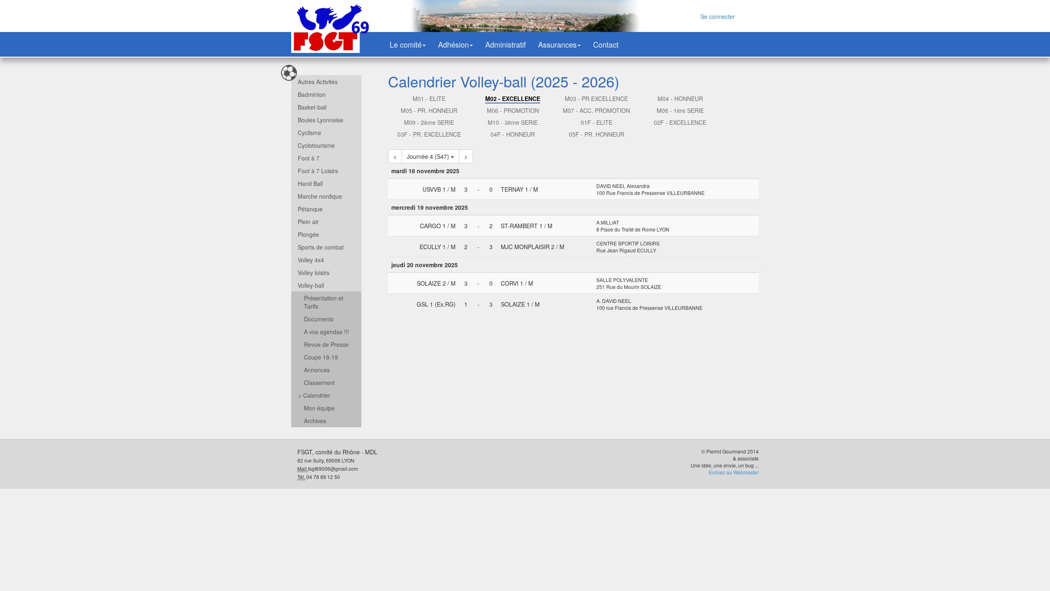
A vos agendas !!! (326, 332)
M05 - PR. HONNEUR (429, 110)
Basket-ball (312, 107)
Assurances (557, 44)
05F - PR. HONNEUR (596, 134)
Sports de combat (321, 247)
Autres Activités (318, 82)
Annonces (317, 370)
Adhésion (453, 44)
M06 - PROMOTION (513, 110)
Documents (318, 319)
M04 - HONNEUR (680, 98)
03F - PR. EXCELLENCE (429, 134)
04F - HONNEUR (513, 134)
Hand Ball (310, 183)
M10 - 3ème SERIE (513, 122)
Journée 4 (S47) (429, 156)
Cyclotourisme (316, 145)
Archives (315, 421)
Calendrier (314, 395)
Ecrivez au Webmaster (734, 472)
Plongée (308, 234)
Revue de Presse (326, 344)
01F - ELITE (596, 122)
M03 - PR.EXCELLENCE (596, 98)
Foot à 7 (309, 158)
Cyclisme (309, 132)
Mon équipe (319, 408)
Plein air (308, 222)
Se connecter (718, 16)
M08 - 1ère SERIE (680, 110)
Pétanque (310, 209)
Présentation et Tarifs (323, 302)
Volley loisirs (313, 272)
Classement (319, 382)
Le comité (406, 44)
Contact (606, 44)
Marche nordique (320, 196)
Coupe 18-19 (321, 357)
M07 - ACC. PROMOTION (596, 110)
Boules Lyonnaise (320, 120)
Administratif (505, 44)
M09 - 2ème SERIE (429, 122)
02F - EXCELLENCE (680, 122)
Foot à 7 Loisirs (318, 171)
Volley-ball (311, 285)
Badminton (312, 94)
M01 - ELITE (429, 98)
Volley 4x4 (311, 260)
